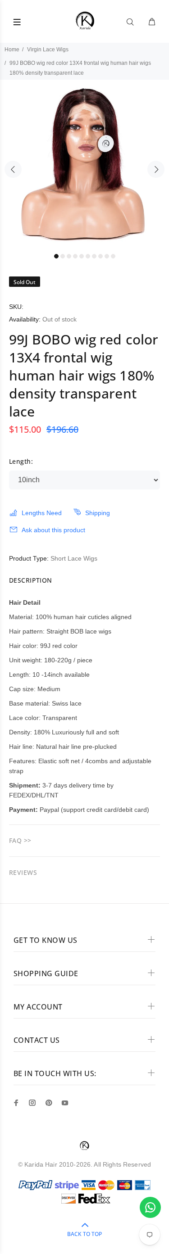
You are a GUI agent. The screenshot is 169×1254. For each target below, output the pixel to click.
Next (155, 169)
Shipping (97, 512)
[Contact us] (150, 1207)
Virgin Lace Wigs (48, 49)
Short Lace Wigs (73, 558)
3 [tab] (69, 256)
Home (12, 49)
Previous (13, 169)
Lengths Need (42, 512)
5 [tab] (81, 256)
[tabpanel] (84, 164)
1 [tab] (56, 256)
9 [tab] (107, 256)
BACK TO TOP (84, 1234)
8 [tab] (100, 256)
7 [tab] (94, 256)
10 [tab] (113, 256)
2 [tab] (62, 256)
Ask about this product (53, 530)
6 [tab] (88, 256)
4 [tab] (75, 256)
